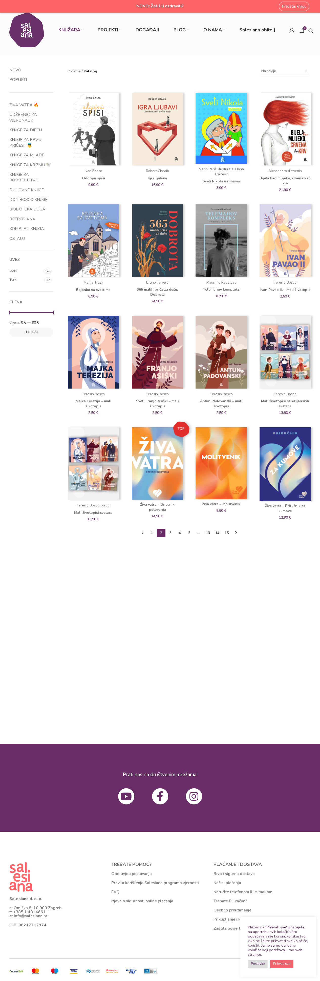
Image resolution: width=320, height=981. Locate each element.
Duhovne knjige (26, 190)
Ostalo (17, 238)
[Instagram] (194, 796)
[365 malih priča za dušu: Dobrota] (157, 240)
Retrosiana (22, 219)
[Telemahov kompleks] (221, 240)
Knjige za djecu (25, 130)
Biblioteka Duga (27, 209)
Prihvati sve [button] (281, 964)
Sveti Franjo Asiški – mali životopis (157, 404)
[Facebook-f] (160, 796)
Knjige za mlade (26, 155)
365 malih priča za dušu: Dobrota (157, 292)
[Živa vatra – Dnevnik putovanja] (157, 463)
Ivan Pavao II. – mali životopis (285, 289)
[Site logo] (26, 29)
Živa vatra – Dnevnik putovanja (157, 507)
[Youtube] (126, 796)
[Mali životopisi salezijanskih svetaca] (285, 352)
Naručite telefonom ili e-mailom (243, 892)
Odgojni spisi (93, 178)
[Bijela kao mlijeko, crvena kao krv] (285, 129)
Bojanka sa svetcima (93, 289)
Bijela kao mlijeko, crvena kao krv (285, 181)
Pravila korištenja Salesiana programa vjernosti (155, 883)
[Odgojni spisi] (93, 129)
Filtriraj (31, 332)
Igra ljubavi (157, 178)
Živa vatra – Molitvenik (221, 504)
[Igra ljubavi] (157, 129)
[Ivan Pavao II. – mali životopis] (285, 240)
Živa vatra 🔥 (24, 105)
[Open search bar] (310, 30)
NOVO (15, 70)
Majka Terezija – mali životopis (93, 404)
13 (208, 532)
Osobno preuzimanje (232, 910)
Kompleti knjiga (26, 228)
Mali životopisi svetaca (93, 512)
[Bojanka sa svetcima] (93, 240)
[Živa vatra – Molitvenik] (221, 463)
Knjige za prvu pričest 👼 (25, 142)
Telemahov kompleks (221, 289)
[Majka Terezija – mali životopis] (93, 352)
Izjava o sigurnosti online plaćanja (142, 901)
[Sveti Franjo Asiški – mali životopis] (157, 352)
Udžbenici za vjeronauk (23, 117)
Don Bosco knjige (28, 199)
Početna (74, 71)
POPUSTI (18, 79)
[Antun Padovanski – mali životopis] (221, 352)
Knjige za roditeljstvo (23, 177)
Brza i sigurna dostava (234, 874)
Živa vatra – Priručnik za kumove (285, 508)
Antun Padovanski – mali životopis (221, 404)
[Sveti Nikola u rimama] (221, 128)
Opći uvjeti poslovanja (131, 874)
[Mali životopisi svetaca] (93, 463)
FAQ (115, 892)
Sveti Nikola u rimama (221, 181)
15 (227, 532)
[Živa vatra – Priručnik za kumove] (285, 464)
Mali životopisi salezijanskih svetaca (285, 404)
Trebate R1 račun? (230, 901)
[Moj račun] (292, 30)
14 (217, 532)
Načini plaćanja (227, 883)
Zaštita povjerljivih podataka (240, 928)
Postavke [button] (258, 964)
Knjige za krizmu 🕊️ (30, 165)
